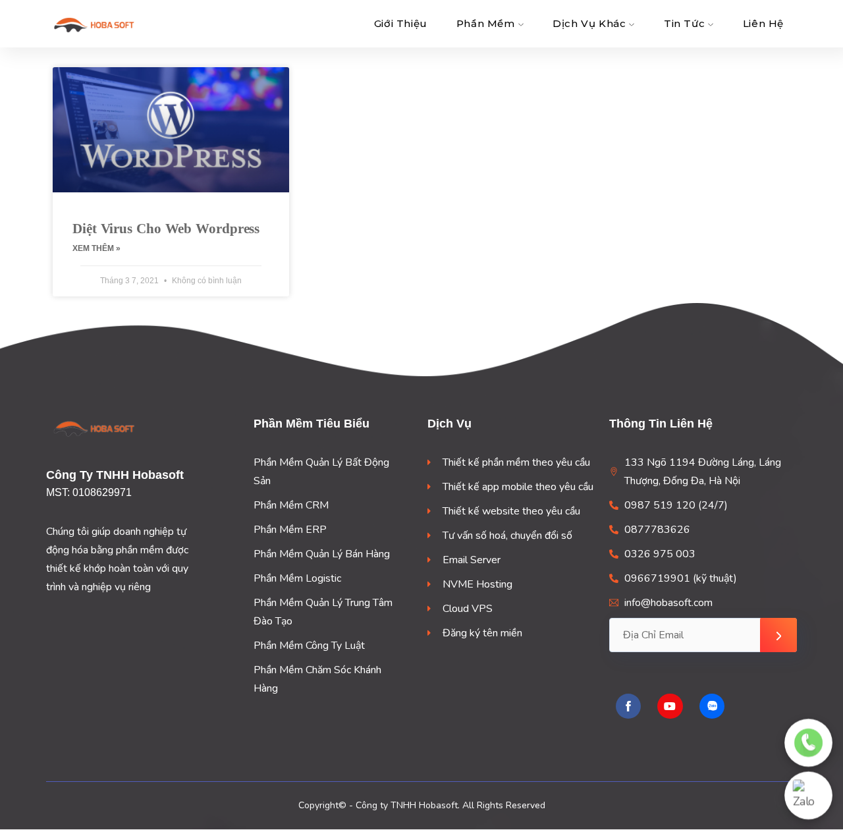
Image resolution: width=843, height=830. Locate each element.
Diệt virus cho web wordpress (165, 228)
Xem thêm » (96, 248)
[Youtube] (669, 706)
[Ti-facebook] (628, 706)
